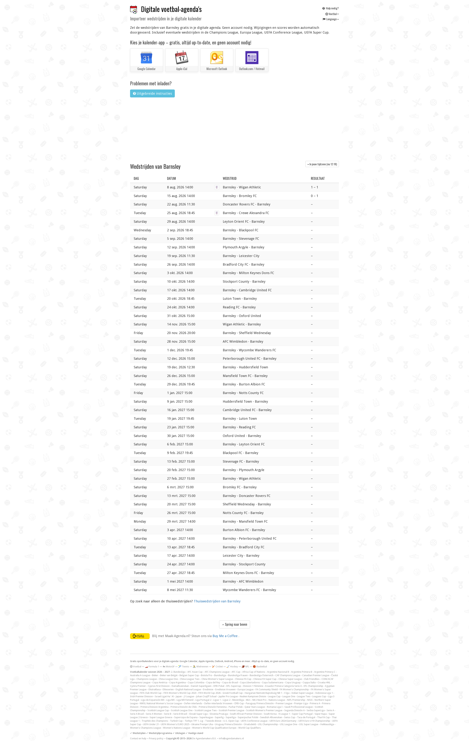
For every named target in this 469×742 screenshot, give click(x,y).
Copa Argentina (177, 682)
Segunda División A (294, 710)
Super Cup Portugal (302, 713)
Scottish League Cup (158, 710)
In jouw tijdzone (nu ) (323, 164)
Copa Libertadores (250, 682)
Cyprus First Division (159, 686)
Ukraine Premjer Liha (202, 724)
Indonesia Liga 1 (324, 693)
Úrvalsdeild (250, 724)
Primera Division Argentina (155, 706)
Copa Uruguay (293, 682)
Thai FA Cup (323, 717)
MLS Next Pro (259, 700)
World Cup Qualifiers (249, 727)
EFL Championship (313, 686)
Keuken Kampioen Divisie (253, 696)
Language (331, 19)
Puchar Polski (236, 706)
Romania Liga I (274, 706)
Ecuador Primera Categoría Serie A (283, 686)
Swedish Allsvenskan (271, 717)
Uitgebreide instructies (154, 93)
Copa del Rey (213, 682)
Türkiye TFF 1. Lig (194, 720)
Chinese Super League (290, 679)
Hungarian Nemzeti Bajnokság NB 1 (263, 693)
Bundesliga (220, 675)
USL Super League (308, 724)
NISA (310, 700)
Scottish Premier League (231, 710)
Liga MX (170, 700)
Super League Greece (161, 717)
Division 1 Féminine (253, 686)
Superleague (206, 717)
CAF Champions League (287, 675)
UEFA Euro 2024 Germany (282, 720)
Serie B (167, 713)
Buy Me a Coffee (226, 636)
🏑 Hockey (232, 666)
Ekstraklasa (155, 689)
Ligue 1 (217, 700)
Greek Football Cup (233, 693)
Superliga (231, 717)
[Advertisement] (234, 128)
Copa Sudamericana (272, 682)
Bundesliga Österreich (261, 675)
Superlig (219, 717)
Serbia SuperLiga (316, 710)
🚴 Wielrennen (200, 666)
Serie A (330, 710)
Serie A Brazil (137, 713)
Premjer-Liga (301, 703)
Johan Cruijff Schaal (206, 696)
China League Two (190, 679)
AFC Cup (236, 671)
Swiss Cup (289, 717)
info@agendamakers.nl (231, 738)
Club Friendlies (312, 679)
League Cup (274, 696)
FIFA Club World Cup (151, 693)
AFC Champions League (217, 671)
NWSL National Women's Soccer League (161, 703)
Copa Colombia (196, 682)
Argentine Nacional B (278, 671)
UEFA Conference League (254, 720)
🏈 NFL (245, 666)
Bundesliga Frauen (238, 675)
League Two (303, 696)
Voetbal (332, 14)
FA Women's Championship (294, 689)
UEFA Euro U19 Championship (314, 720)
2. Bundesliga (178, 671)
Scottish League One (182, 710)
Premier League (284, 703)
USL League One (288, 724)
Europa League (246, 689)
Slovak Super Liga (198, 713)
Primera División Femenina (213, 706)
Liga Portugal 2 (203, 700)
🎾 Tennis (183, 666)
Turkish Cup (176, 720)
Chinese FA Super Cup (264, 679)
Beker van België (169, 675)
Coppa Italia (309, 682)
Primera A (315, 703)
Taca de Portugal (306, 717)
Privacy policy (156, 738)
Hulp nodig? (332, 8)
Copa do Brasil (230, 682)
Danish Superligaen (201, 686)
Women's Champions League (145, 727)
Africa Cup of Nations (253, 671)
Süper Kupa (321, 713)
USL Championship (268, 724)
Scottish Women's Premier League (264, 710)
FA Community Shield (267, 689)
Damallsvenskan (180, 686)
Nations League (277, 700)
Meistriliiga (238, 700)
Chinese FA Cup (243, 679)
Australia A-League (140, 675)
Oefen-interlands (193, 703)
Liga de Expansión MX (152, 700)
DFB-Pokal (218, 686)
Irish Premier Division (141, 696)
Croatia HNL (324, 682)
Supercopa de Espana (185, 717)
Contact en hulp (138, 738)
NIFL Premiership (296, 700)
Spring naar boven (235, 624)
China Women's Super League (217, 679)
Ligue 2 (226, 700)
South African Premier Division (246, 713)
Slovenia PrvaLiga (219, 713)
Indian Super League (302, 693)
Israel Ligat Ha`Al (164, 696)
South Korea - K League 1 (277, 713)
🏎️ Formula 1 (152, 666)
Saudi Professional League (299, 706)
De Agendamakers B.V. (204, 738)
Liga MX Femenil (185, 700)
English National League (188, 689)
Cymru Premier (138, 686)
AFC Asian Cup (195, 671)
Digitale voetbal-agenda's (171, 9)
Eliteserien (168, 689)
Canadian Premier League (315, 675)
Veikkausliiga (327, 724)
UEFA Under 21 (151, 724)
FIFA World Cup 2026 (209, 693)
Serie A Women (154, 713)
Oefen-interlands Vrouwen (218, 703)
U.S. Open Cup (231, 720)
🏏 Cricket (217, 666)
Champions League (146, 679)
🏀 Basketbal (260, 666)
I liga (286, 693)
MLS (248, 700)
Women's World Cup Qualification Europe (214, 727)
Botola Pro (206, 675)
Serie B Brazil (180, 713)
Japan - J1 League (185, 696)
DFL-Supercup (233, 686)
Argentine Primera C (324, 671)
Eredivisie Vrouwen (225, 689)
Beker (155, 675)
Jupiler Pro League (228, 696)
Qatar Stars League (255, 706)
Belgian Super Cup (189, 675)
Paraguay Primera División (260, 703)
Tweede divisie (213, 720)
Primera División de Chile (184, 706)
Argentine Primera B (301, 671)
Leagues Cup (319, 696)
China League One (168, 679)
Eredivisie (208, 689)
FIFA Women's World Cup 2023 (180, 693)
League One (288, 696)
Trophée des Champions (155, 720)
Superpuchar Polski (248, 717)
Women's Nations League (176, 727)
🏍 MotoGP (169, 666)
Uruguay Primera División (228, 724)
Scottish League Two (206, 710)
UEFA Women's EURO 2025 (175, 724)
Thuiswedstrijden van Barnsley (217, 601)
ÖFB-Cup (239, 703)
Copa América (159, 682)
